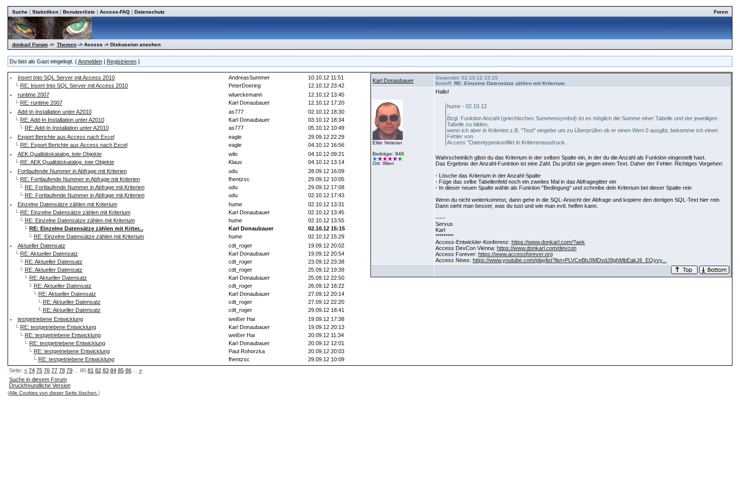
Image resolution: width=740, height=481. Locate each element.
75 (39, 370)
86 (128, 370)
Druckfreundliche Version (39, 385)
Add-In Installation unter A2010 (55, 112)
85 (121, 370)
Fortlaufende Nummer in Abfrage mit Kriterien (72, 171)
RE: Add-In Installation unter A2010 (62, 120)
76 (47, 370)
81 (91, 370)
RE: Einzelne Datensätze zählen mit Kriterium (75, 212)
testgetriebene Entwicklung (50, 319)
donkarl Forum (30, 44)
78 (62, 370)
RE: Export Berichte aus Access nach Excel (73, 145)
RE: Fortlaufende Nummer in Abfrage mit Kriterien (80, 179)
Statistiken (45, 12)
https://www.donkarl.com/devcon (536, 248)
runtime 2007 (33, 95)
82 (98, 370)
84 (113, 370)
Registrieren (121, 61)
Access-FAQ (115, 12)
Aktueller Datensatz (41, 246)
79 (69, 370)
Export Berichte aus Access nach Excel (66, 137)
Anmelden (90, 61)
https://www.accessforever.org (515, 254)
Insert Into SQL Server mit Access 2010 (66, 77)
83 (106, 370)
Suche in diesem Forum (38, 379)
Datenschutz (149, 12)
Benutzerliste (79, 12)
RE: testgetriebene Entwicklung (58, 327)
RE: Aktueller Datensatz (49, 254)
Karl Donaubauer (393, 80)
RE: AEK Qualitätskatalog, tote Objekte (67, 162)
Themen (67, 44)
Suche (20, 12)
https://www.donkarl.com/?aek (548, 242)
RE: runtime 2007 (41, 103)
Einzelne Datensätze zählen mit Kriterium (67, 204)
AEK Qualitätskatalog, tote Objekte (60, 154)
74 (32, 370)
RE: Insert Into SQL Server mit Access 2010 (74, 86)
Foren (721, 12)
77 (54, 370)
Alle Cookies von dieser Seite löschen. (53, 392)
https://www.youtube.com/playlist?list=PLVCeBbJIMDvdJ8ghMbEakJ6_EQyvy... (570, 260)
